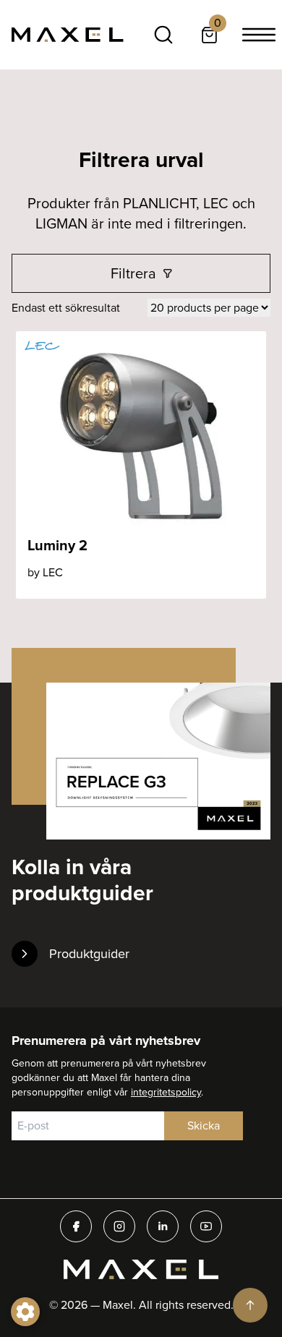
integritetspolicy (166, 1092)
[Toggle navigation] (259, 34)
